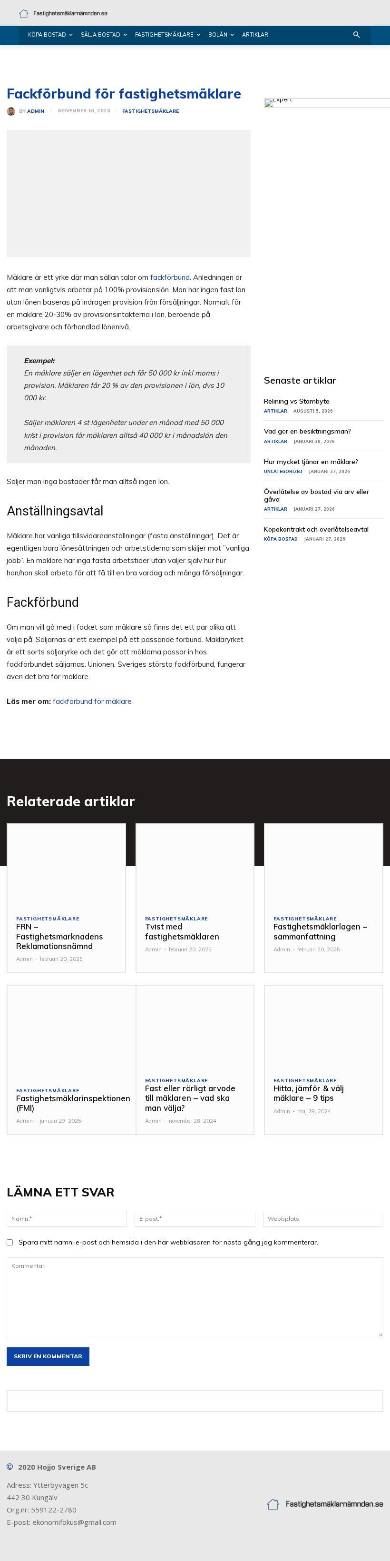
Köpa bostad (281, 539)
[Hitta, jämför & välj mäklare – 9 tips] (323, 1027)
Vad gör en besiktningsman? (307, 431)
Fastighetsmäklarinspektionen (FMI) (73, 1103)
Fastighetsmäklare (150, 111)
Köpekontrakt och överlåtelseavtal (316, 529)
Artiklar (275, 411)
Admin (35, 111)
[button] (357, 35)
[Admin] (13, 111)
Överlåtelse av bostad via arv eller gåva (316, 495)
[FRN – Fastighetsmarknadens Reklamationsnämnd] (66, 865)
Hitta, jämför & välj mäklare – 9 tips (308, 1093)
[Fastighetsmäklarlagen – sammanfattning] (323, 865)
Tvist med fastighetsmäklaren (182, 931)
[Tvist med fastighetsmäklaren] (195, 865)
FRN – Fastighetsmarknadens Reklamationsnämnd (59, 936)
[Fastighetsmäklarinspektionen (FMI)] (73, 1031)
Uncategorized (283, 471)
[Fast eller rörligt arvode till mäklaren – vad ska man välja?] (195, 1027)
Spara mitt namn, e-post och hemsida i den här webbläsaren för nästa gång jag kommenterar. (168, 1242)
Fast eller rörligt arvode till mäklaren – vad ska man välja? (190, 1098)
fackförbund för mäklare (92, 701)
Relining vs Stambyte (297, 401)
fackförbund (170, 277)
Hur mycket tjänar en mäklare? (311, 461)
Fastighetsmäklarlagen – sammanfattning (320, 931)
